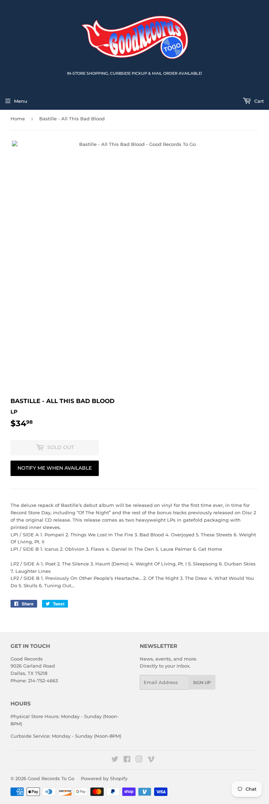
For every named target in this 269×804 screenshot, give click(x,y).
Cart (258, 101)
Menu (20, 101)
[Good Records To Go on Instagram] (139, 760)
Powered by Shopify (104, 778)
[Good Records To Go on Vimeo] (150, 760)
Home (18, 118)
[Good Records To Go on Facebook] (127, 760)
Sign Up (202, 682)
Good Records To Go (51, 778)
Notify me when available (55, 468)
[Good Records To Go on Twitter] (114, 760)
